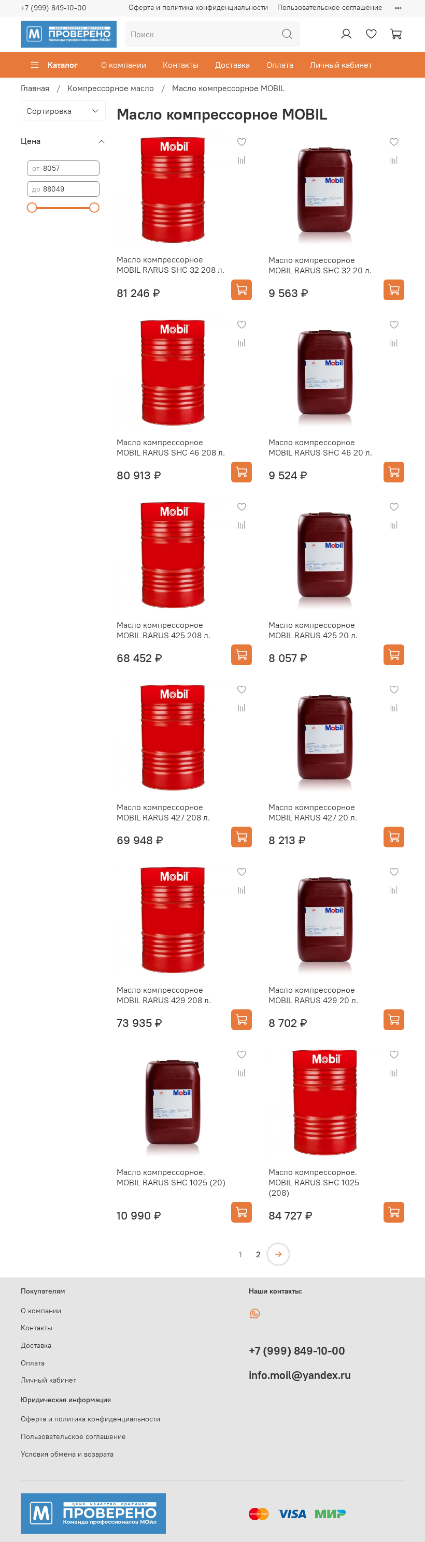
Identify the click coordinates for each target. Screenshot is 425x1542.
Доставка (232, 65)
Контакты (181, 65)
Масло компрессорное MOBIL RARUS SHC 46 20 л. (320, 447)
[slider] (32, 207)
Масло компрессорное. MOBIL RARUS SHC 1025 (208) (313, 1182)
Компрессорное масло (110, 88)
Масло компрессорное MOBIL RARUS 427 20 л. (312, 812)
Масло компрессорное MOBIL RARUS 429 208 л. (164, 995)
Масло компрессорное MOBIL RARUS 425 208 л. (163, 630)
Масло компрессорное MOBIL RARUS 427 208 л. (163, 812)
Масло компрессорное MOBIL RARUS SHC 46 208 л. (171, 447)
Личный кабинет (341, 65)
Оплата (279, 65)
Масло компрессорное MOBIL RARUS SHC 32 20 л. (320, 265)
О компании (123, 65)
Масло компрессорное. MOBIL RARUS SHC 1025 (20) (171, 1177)
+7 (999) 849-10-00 (54, 7)
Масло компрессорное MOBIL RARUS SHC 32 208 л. (170, 264)
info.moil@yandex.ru (300, 1375)
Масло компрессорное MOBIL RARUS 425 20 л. (313, 630)
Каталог (63, 65)
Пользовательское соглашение (329, 7)
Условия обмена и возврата (67, 1454)
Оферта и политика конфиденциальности (198, 7)
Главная (35, 88)
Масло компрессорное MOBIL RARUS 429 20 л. (313, 995)
